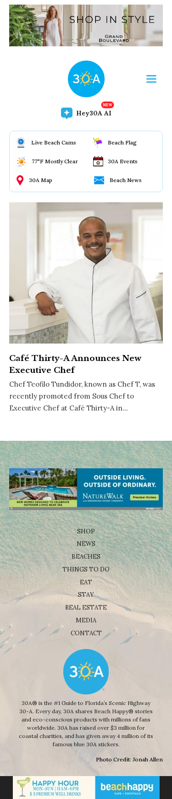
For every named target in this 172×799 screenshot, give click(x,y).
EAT (86, 582)
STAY (86, 595)
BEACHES (86, 556)
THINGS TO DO (86, 569)
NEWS (86, 544)
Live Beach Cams (53, 142)
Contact (86, 633)
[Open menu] (151, 78)
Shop (86, 531)
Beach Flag (122, 142)
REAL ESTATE (86, 607)
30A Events (123, 161)
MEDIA (86, 620)
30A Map (40, 180)
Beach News (126, 180)
